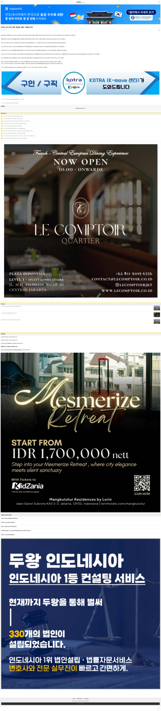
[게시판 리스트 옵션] (159, 30)
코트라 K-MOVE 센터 (6, 515)
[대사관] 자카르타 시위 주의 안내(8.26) (9, 340)
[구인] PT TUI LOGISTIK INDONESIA (7, 534)
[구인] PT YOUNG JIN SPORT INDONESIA (9, 526)
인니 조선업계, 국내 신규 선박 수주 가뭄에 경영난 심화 (11, 306)
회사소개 (74, 698)
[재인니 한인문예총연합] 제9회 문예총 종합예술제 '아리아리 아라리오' (15, 349)
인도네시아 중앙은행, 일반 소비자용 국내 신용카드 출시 (12, 118)
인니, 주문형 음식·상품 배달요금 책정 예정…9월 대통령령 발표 (13, 128)
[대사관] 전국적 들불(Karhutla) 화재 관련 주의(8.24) (12, 343)
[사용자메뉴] (159, 2)
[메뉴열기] (2, 2)
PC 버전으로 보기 (80, 703)
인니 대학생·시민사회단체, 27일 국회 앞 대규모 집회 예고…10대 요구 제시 (16, 121)
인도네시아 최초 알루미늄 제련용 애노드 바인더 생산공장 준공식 (14, 133)
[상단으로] (158, 708)
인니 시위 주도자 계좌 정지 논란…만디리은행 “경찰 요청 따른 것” (14, 123)
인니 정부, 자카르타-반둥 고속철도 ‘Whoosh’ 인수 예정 (12, 116)
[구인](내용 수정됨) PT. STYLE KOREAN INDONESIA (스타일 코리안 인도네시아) (15, 530)
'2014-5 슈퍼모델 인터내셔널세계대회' (10, 103)
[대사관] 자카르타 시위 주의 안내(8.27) (9, 336)
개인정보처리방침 (79, 698)
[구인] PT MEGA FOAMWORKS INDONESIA (9, 518)
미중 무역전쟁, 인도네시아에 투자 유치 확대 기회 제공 (10, 319)
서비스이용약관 (86, 698)
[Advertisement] (80, 328)
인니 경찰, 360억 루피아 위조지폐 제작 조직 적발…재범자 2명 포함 (14, 138)
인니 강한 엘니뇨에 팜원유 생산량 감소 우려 (9, 313)
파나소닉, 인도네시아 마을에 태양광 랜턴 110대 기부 (13, 99)
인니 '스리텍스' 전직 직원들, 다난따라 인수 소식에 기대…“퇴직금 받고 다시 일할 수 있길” (18, 135)
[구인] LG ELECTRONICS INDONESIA (8, 522)
